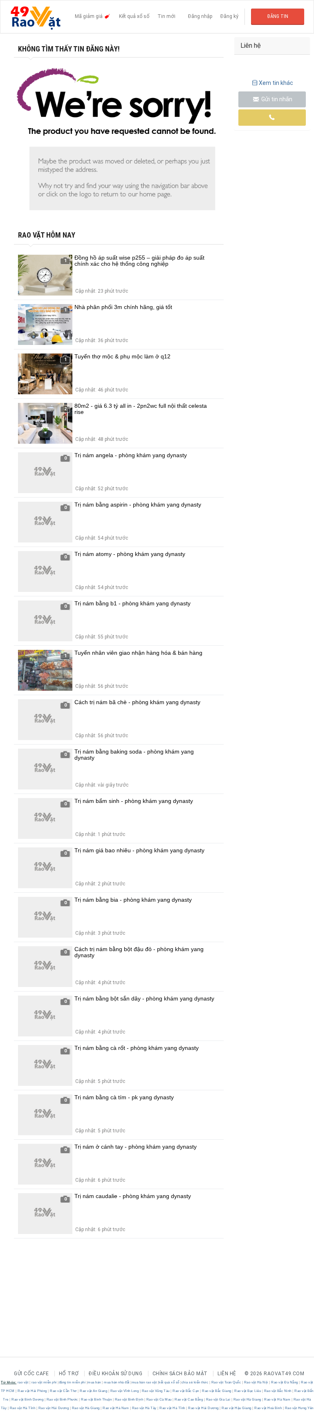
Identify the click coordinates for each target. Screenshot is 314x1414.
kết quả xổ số (169, 1382)
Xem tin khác (276, 83)
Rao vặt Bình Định (129, 1399)
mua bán (94, 1382)
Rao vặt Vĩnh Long (124, 1391)
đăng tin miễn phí (72, 1382)
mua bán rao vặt (144, 1382)
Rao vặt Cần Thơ (63, 1391)
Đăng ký (229, 16)
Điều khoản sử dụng (115, 1373)
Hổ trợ (69, 1373)
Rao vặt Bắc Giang (217, 1391)
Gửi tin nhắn (276, 99)
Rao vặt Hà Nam (277, 1399)
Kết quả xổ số (134, 16)
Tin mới (166, 16)
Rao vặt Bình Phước (62, 1399)
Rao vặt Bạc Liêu (247, 1391)
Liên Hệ (227, 1373)
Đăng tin (277, 16)
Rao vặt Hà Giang (247, 1399)
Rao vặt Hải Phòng (32, 1391)
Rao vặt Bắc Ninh (277, 1391)
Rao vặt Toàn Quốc (226, 1382)
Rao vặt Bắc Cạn (186, 1391)
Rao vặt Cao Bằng (189, 1399)
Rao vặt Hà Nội (256, 1382)
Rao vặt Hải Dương (53, 1408)
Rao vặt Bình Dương (28, 1399)
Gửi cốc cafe (31, 1373)
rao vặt (23, 1382)
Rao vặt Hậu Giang (237, 1408)
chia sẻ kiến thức (195, 1382)
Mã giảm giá (89, 16)
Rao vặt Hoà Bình (268, 1408)
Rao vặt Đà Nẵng (284, 1382)
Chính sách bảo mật (180, 1373)
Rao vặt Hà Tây (144, 1408)
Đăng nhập (200, 16)
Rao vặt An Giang (93, 1391)
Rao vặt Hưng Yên (299, 1408)
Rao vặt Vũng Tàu (155, 1391)
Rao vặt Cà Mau (159, 1399)
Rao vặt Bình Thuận (96, 1399)
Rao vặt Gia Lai (218, 1399)
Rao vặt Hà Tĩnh (22, 1408)
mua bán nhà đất (117, 1382)
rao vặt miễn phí (44, 1382)
